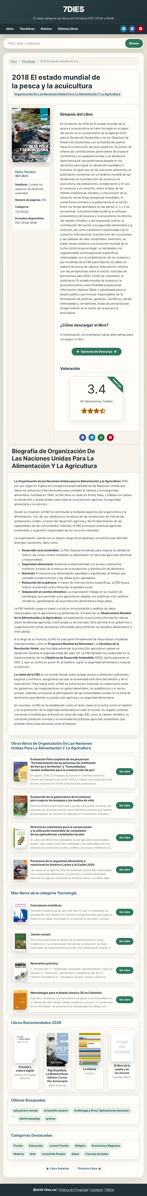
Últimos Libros (68, 29)
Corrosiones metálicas (46, 905)
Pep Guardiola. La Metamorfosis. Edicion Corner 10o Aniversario (57, 1076)
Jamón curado (40, 934)
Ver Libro (124, 771)
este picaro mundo (25, 1110)
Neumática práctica (44, 963)
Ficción (18, 1145)
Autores (46, 29)
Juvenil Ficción (59, 1145)
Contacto (97, 1190)
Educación (36, 1145)
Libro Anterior (59, 1168)
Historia (18, 1153)
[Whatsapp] (101, 437)
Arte (32, 1153)
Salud (75, 1153)
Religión (80, 1145)
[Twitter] (123, 28)
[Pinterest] (140, 28)
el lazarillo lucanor (56, 1110)
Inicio (10, 29)
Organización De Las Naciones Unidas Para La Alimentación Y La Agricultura (67, 94)
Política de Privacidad (73, 1190)
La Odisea (89, 1069)
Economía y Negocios (106, 1145)
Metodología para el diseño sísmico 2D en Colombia (66, 993)
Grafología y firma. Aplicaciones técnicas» (102, 1110)
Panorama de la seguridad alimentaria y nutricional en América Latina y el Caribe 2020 (62, 862)
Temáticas (27, 29)
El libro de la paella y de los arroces (122, 1069)
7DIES (73, 9)
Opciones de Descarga (96, 351)
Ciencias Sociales (96, 1153)
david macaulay (30, 1118)
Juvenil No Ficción (53, 1153)
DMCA (109, 1190)
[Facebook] (132, 28)
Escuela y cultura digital (25, 1068)
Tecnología (28, 61)
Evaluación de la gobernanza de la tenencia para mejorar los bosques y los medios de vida (62, 798)
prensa (50, 1118)
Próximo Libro (87, 1168)
